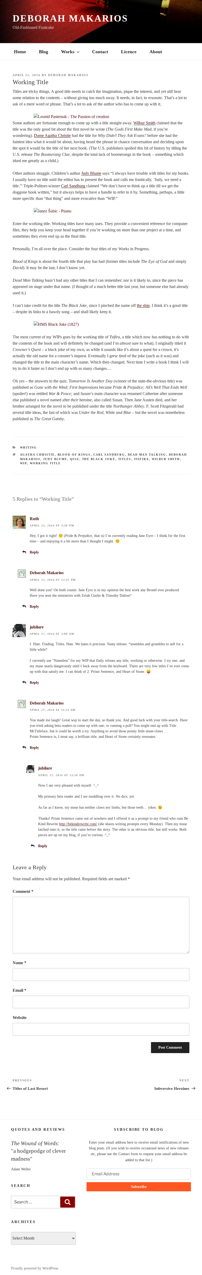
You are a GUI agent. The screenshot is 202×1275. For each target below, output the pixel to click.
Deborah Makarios (70, 18)
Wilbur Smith (144, 123)
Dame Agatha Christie (52, 135)
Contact (100, 51)
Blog (43, 51)
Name (19, 963)
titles (124, 459)
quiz (74, 459)
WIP (23, 463)
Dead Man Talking (147, 454)
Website (20, 1017)
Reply (34, 552)
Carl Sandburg (73, 186)
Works (67, 51)
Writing (28, 447)
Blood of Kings (74, 454)
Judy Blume (91, 173)
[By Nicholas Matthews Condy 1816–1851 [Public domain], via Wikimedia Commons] (101, 324)
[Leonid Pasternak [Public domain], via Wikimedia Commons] (101, 117)
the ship (143, 305)
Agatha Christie (37, 454)
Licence (129, 51)
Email (19, 990)
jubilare (37, 627)
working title (45, 463)
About (155, 51)
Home (20, 51)
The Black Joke (98, 459)
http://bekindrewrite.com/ (78, 824)
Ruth (34, 518)
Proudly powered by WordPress (34, 1268)
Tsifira (141, 459)
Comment (23, 891)
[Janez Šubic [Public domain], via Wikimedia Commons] (101, 211)
